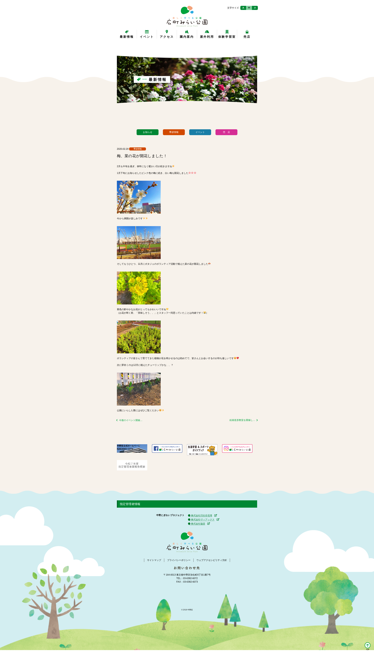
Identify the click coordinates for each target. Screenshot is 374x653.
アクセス (167, 36)
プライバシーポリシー (179, 560)
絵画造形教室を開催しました (244, 420)
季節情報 (174, 132)
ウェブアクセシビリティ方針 (211, 560)
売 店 (226, 132)
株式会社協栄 (198, 523)
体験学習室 (227, 36)
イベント (147, 36)
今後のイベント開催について (131, 420)
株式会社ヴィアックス (202, 519)
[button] (367, 646)
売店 (247, 36)
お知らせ (147, 132)
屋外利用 (207, 36)
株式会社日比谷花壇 (201, 515)
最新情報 (127, 36)
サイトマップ (154, 560)
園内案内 (187, 36)
